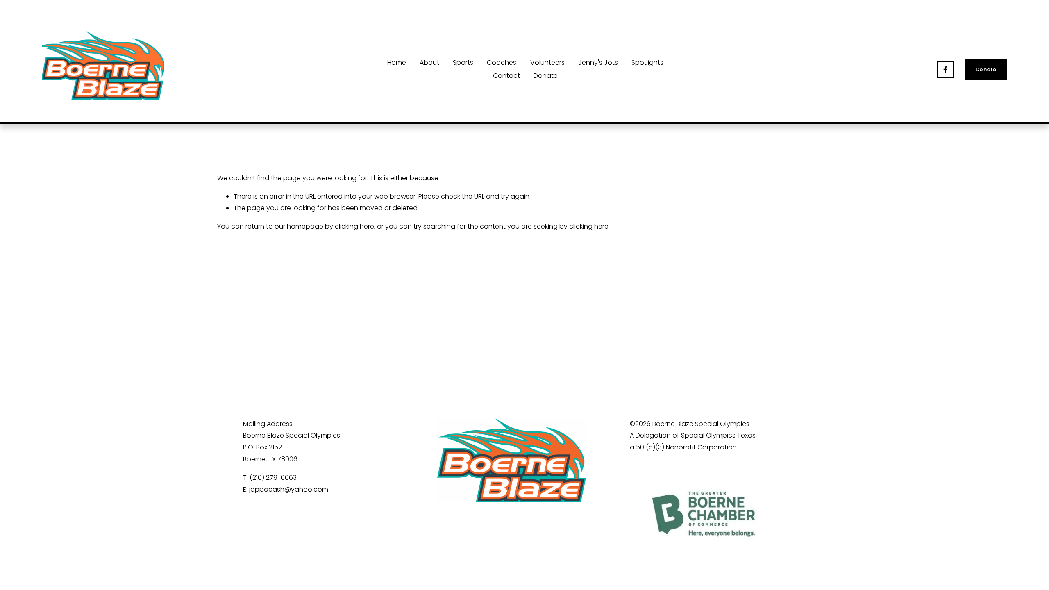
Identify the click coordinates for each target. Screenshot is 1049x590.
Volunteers (547, 62)
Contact (506, 75)
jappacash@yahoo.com (288, 489)
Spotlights (647, 62)
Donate (546, 75)
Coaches (501, 62)
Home (396, 62)
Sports (463, 62)
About (429, 62)
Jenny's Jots (598, 62)
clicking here (354, 226)
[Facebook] (945, 69)
